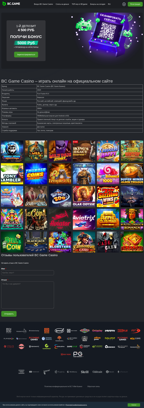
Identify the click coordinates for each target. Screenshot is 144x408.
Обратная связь (93, 386)
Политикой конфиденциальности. (76, 405)
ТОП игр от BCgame (79, 4)
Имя (3, 269)
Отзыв (4, 280)
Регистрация (135, 4)
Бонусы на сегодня (97, 4)
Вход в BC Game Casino (43, 4)
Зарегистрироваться (26, 55)
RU (109, 4)
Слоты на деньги (62, 4)
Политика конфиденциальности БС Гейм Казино (63, 386)
